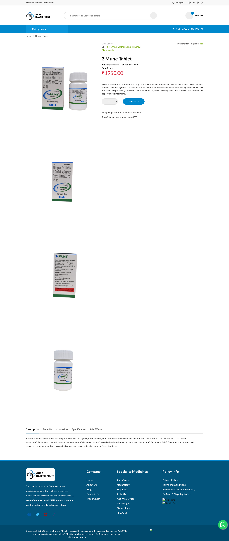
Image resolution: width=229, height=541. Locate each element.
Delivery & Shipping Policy (176, 494)
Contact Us (92, 494)
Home (28, 36)
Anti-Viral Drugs (125, 498)
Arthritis (121, 494)
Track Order (93, 498)
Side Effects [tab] (96, 429)
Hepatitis (122, 489)
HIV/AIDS (122, 512)
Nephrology (123, 484)
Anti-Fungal (123, 503)
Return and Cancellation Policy (178, 489)
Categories (38, 29)
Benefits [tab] (47, 429)
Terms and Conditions (174, 484)
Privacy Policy (170, 480)
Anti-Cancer (123, 480)
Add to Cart (134, 101)
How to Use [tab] (62, 429)
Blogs (89, 489)
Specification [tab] (79, 429)
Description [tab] (32, 429)
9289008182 (197, 29)
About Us (91, 484)
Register (181, 2)
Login (173, 2)
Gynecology (123, 507)
